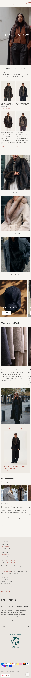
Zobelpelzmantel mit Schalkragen (22, 104)
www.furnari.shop (6, 571)
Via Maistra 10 (5, 554)
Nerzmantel (15, 274)
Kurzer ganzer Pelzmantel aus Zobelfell (7, 105)
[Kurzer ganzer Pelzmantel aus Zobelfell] (8, 91)
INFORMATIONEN (8, 600)
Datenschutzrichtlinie (23, 620)
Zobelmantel (15, 193)
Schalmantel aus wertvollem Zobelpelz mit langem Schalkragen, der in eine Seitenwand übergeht (8, 138)
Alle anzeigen (5, 482)
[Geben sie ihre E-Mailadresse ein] (28, 627)
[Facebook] (3, 591)
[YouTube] (11, 591)
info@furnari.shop (10, 562)
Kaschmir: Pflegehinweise (13, 507)
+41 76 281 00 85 (10, 560)
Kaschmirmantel (15, 234)
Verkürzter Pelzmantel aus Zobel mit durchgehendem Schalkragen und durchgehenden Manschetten (22, 138)
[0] (29, 3)
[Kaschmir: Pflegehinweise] (14, 493)
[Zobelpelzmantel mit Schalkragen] (23, 91)
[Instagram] (7, 591)
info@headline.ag (10, 587)
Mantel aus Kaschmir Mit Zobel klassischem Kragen (15, 467)
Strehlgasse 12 (5, 546)
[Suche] (26, 3)
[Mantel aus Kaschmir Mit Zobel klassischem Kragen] (15, 448)
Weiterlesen (4, 526)
